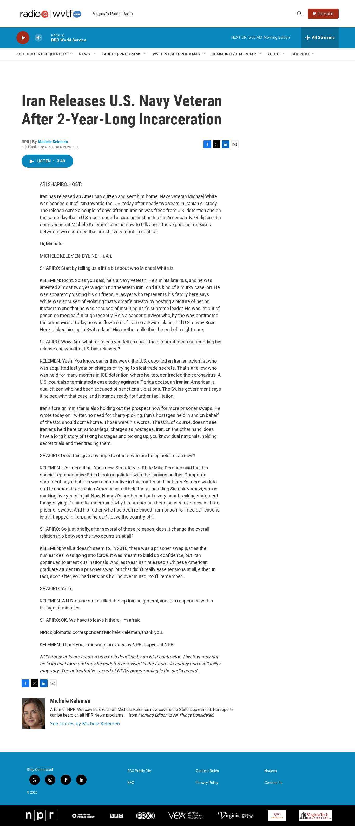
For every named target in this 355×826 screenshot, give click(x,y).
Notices (271, 771)
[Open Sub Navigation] (72, 54)
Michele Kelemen (53, 141)
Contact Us (273, 783)
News (84, 54)
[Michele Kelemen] (33, 713)
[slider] (47, 37)
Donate (325, 13)
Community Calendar (233, 54)
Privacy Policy (207, 783)
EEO (131, 783)
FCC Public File (139, 771)
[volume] (38, 38)
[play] (23, 38)
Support (301, 54)
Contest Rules (207, 771)
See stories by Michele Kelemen (85, 723)
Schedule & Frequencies (42, 54)
